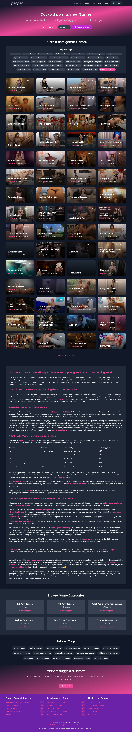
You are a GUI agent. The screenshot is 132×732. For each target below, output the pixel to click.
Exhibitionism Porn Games (92, 65)
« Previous (62, 355)
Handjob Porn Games (114, 54)
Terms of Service (70, 725)
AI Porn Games (19, 648)
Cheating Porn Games (42, 653)
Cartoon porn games (22, 653)
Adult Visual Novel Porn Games (17, 702)
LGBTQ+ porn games (112, 62)
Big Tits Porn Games (62, 54)
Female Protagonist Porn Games (36, 658)
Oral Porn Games (29, 54)
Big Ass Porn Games (20, 58)
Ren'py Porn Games (13, 711)
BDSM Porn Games (39, 69)
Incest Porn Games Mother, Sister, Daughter (47, 65)
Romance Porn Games (95, 58)
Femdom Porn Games (73, 62)
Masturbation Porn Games (58, 58)
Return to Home (83, 27)
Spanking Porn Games (56, 69)
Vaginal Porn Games (45, 54)
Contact (80, 725)
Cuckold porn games (107, 69)
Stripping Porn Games (89, 69)
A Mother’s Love (94, 702)
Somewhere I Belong (96, 705)
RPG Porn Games (73, 69)
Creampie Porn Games (38, 58)
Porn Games (76, 3)
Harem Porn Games (111, 65)
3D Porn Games (12, 708)
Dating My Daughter (95, 708)
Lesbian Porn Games (55, 62)
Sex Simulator (15, 54)
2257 (51, 725)
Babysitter (92, 714)
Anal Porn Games (78, 54)
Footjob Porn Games (82, 658)
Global (8, 714)
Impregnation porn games (93, 62)
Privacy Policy (58, 725)
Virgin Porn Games (24, 69)
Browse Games (48, 27)
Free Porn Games (12, 705)
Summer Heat (93, 711)
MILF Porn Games (112, 58)
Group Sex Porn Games (21, 65)
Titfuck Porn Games (77, 58)
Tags (87, 3)
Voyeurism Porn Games (21, 62)
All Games (64, 27)
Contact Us (66, 686)
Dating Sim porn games (95, 54)
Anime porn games (38, 62)
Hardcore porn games (73, 65)
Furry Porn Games (101, 658)
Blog (106, 3)
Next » (71, 355)
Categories (97, 3)
